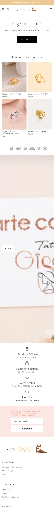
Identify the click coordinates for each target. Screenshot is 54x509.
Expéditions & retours (10, 497)
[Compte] (45, 9)
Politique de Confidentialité (12, 467)
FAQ (4, 493)
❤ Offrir (8, 248)
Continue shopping (27, 39)
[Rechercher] (8, 9)
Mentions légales (8, 471)
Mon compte (7, 489)
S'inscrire (27, 428)
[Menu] (3, 9)
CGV (4, 475)
